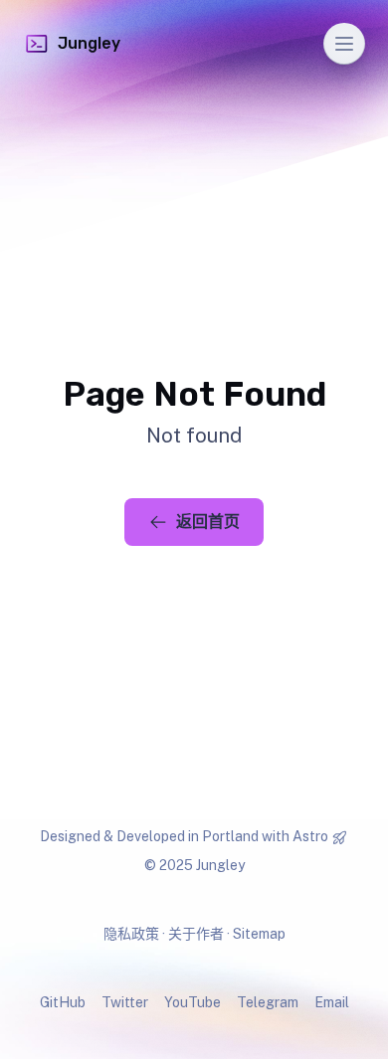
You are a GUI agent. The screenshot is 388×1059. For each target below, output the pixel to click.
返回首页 (208, 521)
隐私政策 (131, 934)
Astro (310, 836)
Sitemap (259, 934)
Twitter (124, 1002)
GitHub (63, 1002)
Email (331, 1002)
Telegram (267, 1002)
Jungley (89, 43)
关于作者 (196, 934)
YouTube (192, 1002)
